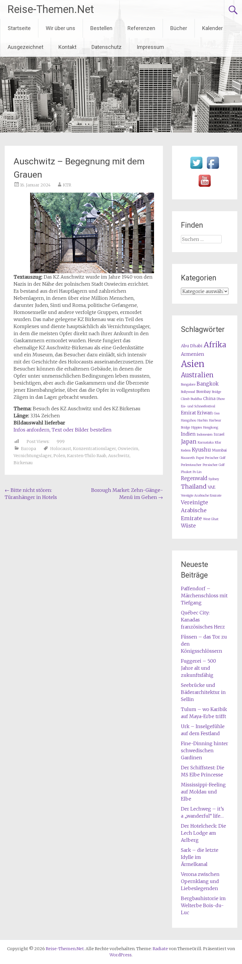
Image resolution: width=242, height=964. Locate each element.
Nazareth (188, 458)
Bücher (178, 28)
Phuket (186, 472)
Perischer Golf (215, 458)
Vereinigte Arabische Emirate (194, 510)
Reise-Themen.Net (50, 9)
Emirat (188, 413)
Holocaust (60, 448)
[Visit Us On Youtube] (204, 187)
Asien (193, 363)
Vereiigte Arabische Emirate (201, 495)
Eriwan (205, 413)
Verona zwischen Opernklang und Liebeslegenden (200, 881)
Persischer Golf (214, 465)
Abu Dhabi (191, 345)
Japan (189, 441)
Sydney (213, 479)
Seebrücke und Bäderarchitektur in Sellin (203, 692)
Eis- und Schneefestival (198, 406)
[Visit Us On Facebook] (213, 169)
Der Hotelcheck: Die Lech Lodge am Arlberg (203, 833)
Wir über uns (60, 28)
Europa (28, 448)
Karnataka (206, 442)
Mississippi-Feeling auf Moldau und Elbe (203, 792)
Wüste (188, 526)
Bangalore (188, 384)
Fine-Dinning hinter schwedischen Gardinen (204, 750)
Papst (200, 458)
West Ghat (210, 519)
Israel (219, 434)
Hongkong (210, 427)
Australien (197, 375)
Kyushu (201, 450)
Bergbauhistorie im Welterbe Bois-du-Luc (203, 905)
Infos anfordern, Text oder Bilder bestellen (63, 430)
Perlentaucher (191, 465)
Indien (188, 434)
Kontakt (67, 47)
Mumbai (219, 450)
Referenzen (141, 28)
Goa (217, 413)
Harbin (202, 420)
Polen (59, 455)
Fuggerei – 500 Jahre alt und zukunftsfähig (198, 668)
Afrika (215, 344)
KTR (67, 185)
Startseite (19, 28)
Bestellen (101, 28)
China (209, 398)
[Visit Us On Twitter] (196, 169)
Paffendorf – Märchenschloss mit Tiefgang (204, 596)
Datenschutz (106, 47)
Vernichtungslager (33, 455)
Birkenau (23, 462)
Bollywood (188, 392)
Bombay (203, 391)
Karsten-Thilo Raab (86, 455)
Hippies (196, 427)
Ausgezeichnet (25, 47)
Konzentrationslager (94, 448)
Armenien (192, 354)
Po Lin (197, 472)
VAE (211, 487)
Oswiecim (128, 448)
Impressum (150, 47)
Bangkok (208, 384)
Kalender (212, 28)
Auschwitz (119, 455)
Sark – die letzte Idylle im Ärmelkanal (199, 857)
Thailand (194, 486)
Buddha (196, 399)
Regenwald (194, 478)
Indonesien (204, 434)
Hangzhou (188, 420)
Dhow (221, 399)
